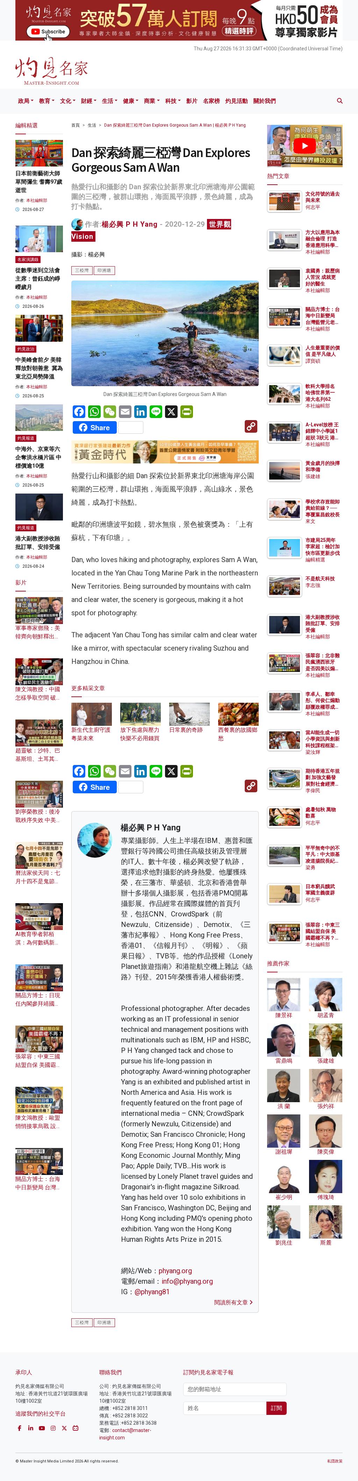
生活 (107, 101)
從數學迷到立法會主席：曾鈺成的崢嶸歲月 (37, 278)
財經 (86, 101)
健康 (128, 101)
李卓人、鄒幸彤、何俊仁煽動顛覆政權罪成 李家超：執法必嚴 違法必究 (323, 706)
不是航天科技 (320, 578)
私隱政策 (335, 1461)
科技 (171, 101)
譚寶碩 (313, 361)
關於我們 (264, 101)
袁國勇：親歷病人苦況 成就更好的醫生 (323, 277)
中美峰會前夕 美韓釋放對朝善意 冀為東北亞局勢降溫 (39, 368)
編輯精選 (315, 559)
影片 (192, 101)
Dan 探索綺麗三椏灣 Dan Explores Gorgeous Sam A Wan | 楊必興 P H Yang (175, 125)
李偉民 (313, 790)
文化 (65, 101)
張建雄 (313, 476)
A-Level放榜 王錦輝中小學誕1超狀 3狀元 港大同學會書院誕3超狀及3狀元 (323, 437)
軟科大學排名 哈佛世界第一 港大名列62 (320, 392)
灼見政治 (25, 349)
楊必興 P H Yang (130, 224)
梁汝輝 (313, 752)
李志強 (313, 585)
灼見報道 (25, 438)
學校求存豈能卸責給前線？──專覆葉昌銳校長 (323, 508)
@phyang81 (152, 1292)
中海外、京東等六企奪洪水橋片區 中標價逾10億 (38, 457)
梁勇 (310, 867)
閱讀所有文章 (231, 1302)
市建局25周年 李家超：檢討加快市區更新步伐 (323, 546)
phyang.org (175, 1271)
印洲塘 (104, 270)
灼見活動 (236, 101)
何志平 (313, 207)
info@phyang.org (187, 1281)
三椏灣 (82, 270)
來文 (310, 521)
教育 (44, 101)
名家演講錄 (27, 259)
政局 (23, 101)
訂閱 (276, 1408)
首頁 (75, 125)
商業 (149, 101)
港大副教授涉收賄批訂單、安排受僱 (323, 623)
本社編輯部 (36, 200)
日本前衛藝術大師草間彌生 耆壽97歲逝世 (38, 181)
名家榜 (211, 101)
